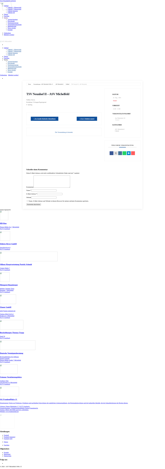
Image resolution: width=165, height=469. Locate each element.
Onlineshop (7, 33)
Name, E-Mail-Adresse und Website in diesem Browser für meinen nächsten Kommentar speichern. (58, 201)
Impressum (7, 454)
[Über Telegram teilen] (129, 153)
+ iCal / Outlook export (86, 119)
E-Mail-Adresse (31, 194)
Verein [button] (6, 60)
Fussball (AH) (8, 438)
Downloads (11, 21)
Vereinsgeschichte (13, 23)
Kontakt (10, 30)
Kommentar (30, 187)
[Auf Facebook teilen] (111, 153)
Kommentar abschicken (33, 204)
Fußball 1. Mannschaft (14, 7)
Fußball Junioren (13, 11)
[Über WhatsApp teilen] (124, 153)
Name (28, 190)
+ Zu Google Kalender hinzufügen (45, 119)
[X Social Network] (116, 153)
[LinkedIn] (120, 153)
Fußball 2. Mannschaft (14, 9)
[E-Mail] (133, 153)
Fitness (6, 14)
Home (29, 84)
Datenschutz (7, 456)
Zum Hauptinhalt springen (8, 1)
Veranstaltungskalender (15, 24)
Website (28, 197)
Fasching (6, 16)
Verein (6, 18)
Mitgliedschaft (12, 26)
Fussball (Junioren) (9, 437)
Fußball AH (11, 12)
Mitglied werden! (9, 35)
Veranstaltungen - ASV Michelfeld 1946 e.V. (43, 84)
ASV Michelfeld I (59, 84)
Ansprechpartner (13, 19)
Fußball (6, 48)
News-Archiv (12, 28)
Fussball (6, 435)
